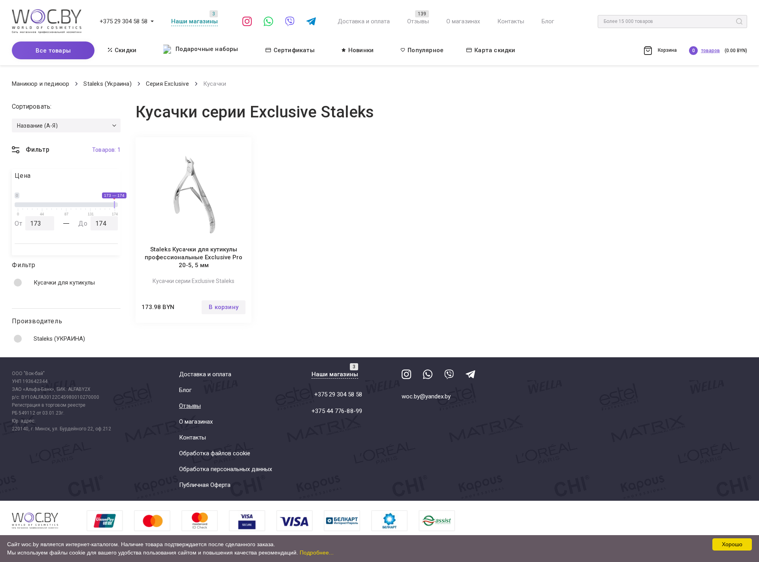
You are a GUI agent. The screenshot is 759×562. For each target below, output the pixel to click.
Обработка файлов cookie (214, 453)
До (83, 223)
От (19, 223)
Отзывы (418, 21)
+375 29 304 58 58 (123, 21)
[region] (66, 283)
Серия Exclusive (167, 83)
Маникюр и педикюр (40, 83)
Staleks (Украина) (107, 83)
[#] (152, 21)
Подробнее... (317, 552)
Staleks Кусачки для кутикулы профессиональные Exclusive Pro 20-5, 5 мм (193, 257)
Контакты (510, 21)
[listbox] (66, 125)
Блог (548, 21)
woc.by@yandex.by (426, 396)
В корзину (223, 307)
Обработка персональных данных (225, 469)
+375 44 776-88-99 (337, 411)
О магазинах (463, 21)
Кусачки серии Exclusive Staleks (193, 281)
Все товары (53, 50)
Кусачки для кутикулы (64, 282)
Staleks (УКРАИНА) (59, 338)
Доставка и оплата (364, 21)
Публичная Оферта (204, 484)
